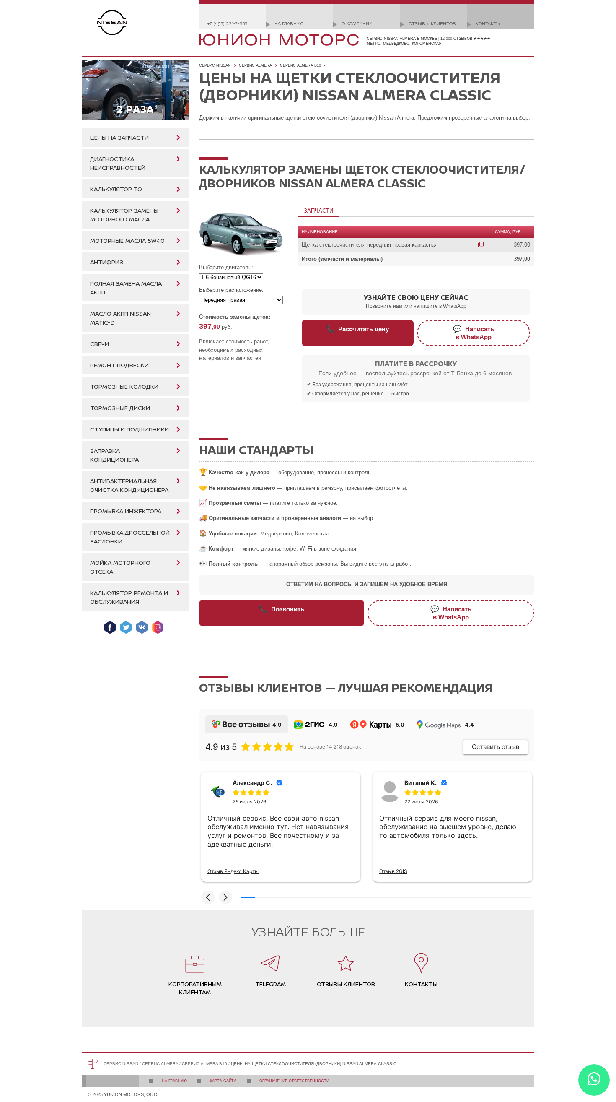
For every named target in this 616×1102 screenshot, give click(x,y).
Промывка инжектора (125, 511)
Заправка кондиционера (114, 455)
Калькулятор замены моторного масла (124, 214)
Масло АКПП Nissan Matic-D (120, 317)
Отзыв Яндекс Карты (233, 871)
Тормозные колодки (124, 386)
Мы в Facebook (110, 627)
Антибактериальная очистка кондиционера (129, 485)
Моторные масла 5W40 (127, 240)
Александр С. (252, 782)
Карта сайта (223, 1081)
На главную (288, 23)
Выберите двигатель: (226, 267)
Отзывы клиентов (432, 23)
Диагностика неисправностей (117, 163)
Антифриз (106, 262)
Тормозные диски (120, 408)
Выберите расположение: (231, 290)
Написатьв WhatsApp (473, 332)
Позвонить (281, 609)
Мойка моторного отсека (120, 567)
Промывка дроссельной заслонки (130, 536)
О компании (357, 23)
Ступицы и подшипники (129, 429)
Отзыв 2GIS (393, 871)
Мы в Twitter (126, 627)
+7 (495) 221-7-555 (227, 23)
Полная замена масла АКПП (126, 287)
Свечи (99, 344)
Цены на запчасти (119, 137)
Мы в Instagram (157, 627)
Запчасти (318, 211)
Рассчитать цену (357, 329)
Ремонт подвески (119, 365)
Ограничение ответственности (294, 1081)
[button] (208, 897)
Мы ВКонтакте (142, 627)
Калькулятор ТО (116, 189)
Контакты (488, 23)
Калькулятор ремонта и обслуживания (129, 597)
